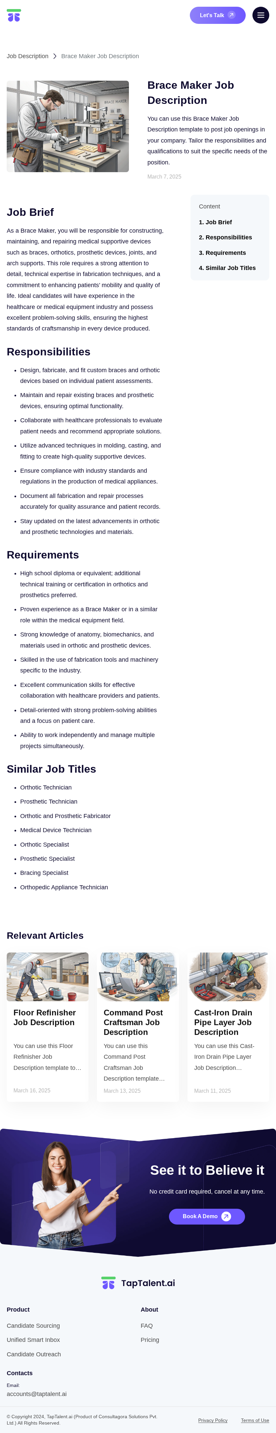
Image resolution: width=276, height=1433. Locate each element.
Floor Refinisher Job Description (44, 1017)
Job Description (27, 56)
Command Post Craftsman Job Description (133, 1022)
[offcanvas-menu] (260, 15)
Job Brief (219, 222)
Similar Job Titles (231, 268)
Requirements (226, 252)
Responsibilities (229, 237)
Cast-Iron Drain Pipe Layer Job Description (223, 1022)
